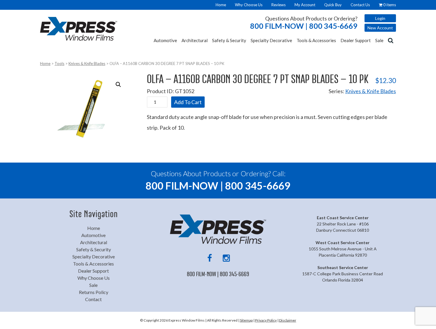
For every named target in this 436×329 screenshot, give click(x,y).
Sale (379, 40)
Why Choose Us (248, 4)
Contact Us (360, 4)
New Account (380, 27)
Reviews (278, 4)
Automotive (165, 40)
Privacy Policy (266, 320)
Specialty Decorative (271, 40)
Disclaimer (287, 320)
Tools (59, 63)
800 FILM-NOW (303, 26)
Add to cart (188, 102)
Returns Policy (93, 292)
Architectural (195, 40)
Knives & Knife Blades (87, 63)
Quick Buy (333, 4)
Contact (93, 299)
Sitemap (246, 320)
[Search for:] (391, 40)
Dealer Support (355, 40)
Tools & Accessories (316, 40)
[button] (118, 84)
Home (221, 4)
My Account (305, 4)
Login (380, 18)
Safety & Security (229, 40)
